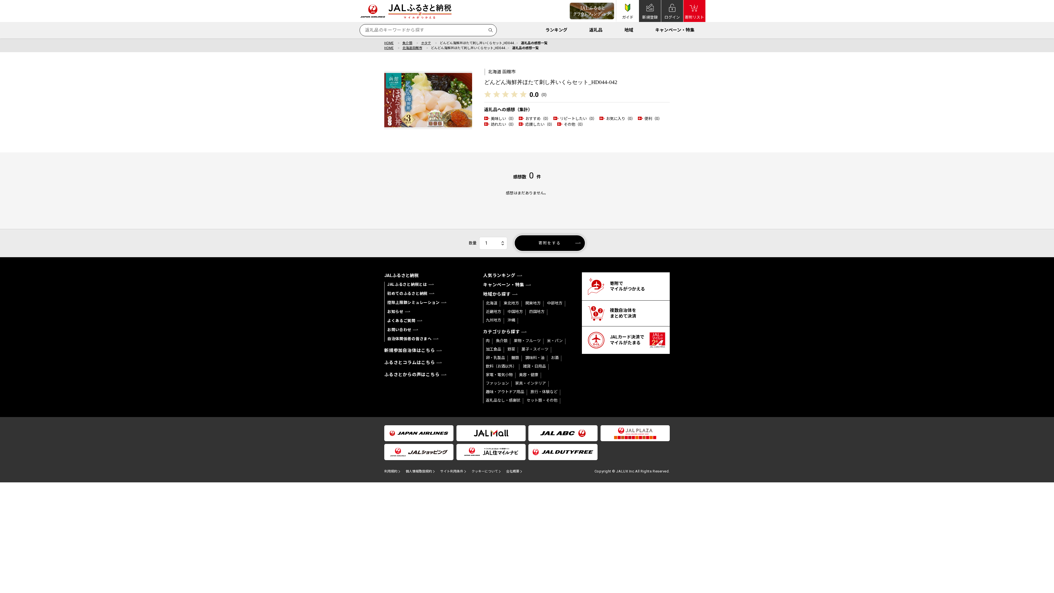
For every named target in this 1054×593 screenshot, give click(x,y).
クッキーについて (485, 471)
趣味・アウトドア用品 (505, 392)
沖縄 (511, 320)
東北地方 (511, 303)
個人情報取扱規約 (419, 471)
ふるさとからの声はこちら (412, 374)
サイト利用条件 (451, 471)
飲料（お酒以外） (501, 366)
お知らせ (395, 311)
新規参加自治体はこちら (409, 350)
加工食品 (493, 349)
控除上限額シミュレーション (413, 302)
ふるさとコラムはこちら (409, 362)
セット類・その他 (542, 400)
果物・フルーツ (527, 341)
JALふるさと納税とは (407, 284)
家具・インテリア (530, 383)
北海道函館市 (412, 48)
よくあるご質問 (401, 320)
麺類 (515, 358)
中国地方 (515, 311)
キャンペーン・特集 (674, 30)
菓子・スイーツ (535, 349)
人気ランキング (499, 275)
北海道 (491, 303)
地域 (628, 30)
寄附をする (550, 243)
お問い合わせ (399, 330)
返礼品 (595, 30)
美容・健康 (528, 375)
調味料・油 (535, 358)
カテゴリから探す (501, 331)
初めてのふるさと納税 (407, 293)
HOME (389, 43)
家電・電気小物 (499, 375)
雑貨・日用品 (534, 366)
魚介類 (407, 43)
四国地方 (537, 311)
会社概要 (512, 471)
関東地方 (533, 303)
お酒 (555, 358)
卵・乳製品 (495, 358)
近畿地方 (493, 311)
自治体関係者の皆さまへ (409, 339)
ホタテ (426, 43)
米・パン (555, 341)
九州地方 (493, 320)
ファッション (497, 383)
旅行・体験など (544, 392)
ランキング (556, 30)
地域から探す (497, 294)
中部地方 (554, 303)
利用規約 (390, 471)
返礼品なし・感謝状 (503, 400)
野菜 (511, 349)
